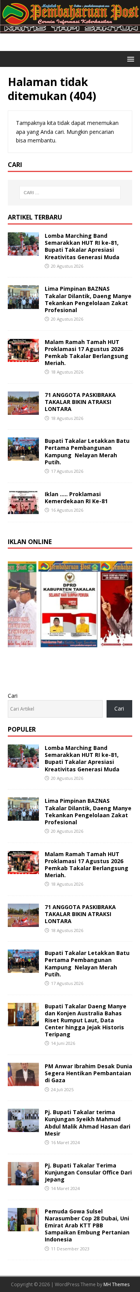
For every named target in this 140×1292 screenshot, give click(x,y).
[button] (129, 58)
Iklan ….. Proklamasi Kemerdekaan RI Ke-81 (76, 497)
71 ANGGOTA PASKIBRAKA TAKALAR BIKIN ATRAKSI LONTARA (80, 402)
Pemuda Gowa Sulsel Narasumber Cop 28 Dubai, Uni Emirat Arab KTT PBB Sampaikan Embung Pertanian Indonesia (87, 1225)
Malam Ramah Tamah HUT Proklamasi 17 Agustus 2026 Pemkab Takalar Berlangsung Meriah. (86, 352)
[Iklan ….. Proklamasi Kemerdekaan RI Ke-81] (23, 509)
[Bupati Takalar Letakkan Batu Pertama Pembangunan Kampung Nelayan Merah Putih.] (23, 456)
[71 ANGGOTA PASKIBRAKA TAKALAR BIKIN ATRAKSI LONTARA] (23, 410)
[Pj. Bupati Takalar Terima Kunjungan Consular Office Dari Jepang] (23, 1180)
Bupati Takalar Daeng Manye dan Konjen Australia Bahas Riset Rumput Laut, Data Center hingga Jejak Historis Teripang (85, 1020)
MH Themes (116, 1284)
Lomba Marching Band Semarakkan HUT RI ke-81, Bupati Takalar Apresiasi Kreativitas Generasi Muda (82, 246)
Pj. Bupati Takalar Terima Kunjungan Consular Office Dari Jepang (88, 1172)
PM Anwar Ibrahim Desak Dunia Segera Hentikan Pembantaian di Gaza (88, 1073)
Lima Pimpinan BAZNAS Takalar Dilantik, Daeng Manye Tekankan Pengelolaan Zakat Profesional (88, 299)
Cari (13, 695)
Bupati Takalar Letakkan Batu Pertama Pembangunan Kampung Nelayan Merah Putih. (87, 451)
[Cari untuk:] (70, 192)
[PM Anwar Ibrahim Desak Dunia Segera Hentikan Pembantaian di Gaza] (23, 1081)
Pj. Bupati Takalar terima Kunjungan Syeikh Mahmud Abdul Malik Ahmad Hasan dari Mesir (87, 1122)
